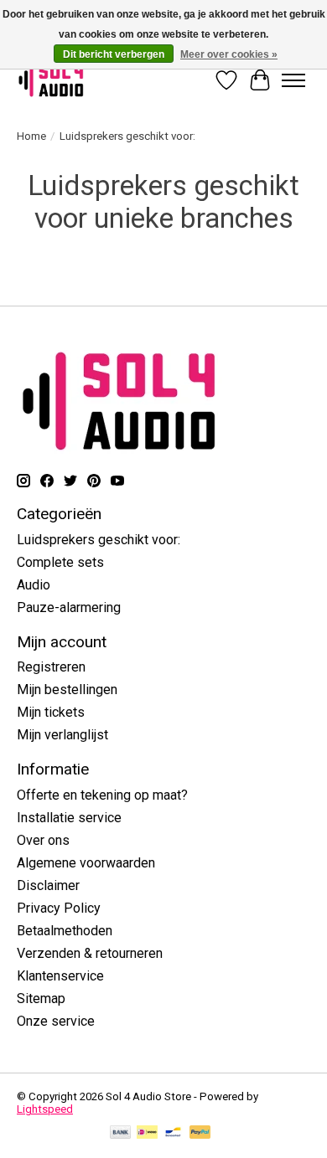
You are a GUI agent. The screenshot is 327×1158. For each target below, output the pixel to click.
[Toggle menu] (293, 80)
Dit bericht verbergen (113, 54)
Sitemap (41, 998)
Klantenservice (60, 976)
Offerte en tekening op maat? (102, 795)
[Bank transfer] (121, 1133)
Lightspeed (45, 1109)
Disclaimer (48, 885)
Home (31, 136)
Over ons (43, 840)
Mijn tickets (51, 712)
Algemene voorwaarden (86, 863)
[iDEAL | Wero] (147, 1133)
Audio (33, 585)
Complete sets (60, 562)
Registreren (51, 667)
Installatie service (69, 818)
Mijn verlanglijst (62, 735)
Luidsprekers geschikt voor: (98, 540)
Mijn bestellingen (67, 689)
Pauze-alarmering (69, 607)
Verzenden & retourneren (90, 953)
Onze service (56, 1021)
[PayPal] (200, 1133)
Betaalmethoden (64, 931)
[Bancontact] (173, 1133)
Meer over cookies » (229, 54)
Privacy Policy (59, 908)
